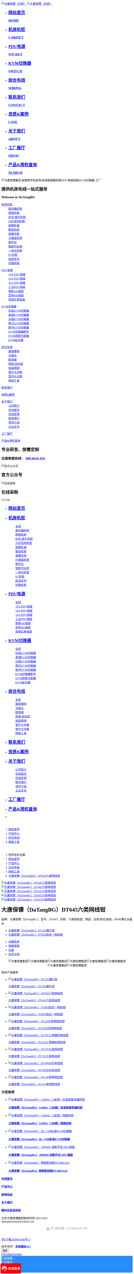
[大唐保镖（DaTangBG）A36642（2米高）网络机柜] (41, 1115)
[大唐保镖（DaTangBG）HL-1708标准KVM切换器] (40, 1131)
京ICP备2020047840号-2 (15, 1239)
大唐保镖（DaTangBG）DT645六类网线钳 (34, 875)
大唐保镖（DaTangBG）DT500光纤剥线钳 (34, 1070)
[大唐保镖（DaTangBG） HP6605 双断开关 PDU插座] (41, 1147)
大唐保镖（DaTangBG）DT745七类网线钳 (34, 1056)
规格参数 (14, 945)
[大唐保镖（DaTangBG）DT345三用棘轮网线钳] (38, 1035)
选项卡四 (14, 954)
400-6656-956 (35, 458)
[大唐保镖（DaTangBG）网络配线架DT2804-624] (38, 1162)
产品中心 (14, 833)
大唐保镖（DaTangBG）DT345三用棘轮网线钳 (37, 1042)
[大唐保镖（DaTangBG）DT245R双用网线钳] (36, 1021)
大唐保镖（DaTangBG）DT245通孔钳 (31, 986)
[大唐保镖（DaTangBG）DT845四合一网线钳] (37, 1007)
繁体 (5, 1250)
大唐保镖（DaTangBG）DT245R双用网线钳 (35, 1028)
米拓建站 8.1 (23, 1246)
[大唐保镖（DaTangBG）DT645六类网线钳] (35, 993)
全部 (18, 526)
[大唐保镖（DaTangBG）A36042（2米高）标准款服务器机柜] (46, 1099)
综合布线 (14, 837)
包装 (11, 950)
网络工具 (14, 841)
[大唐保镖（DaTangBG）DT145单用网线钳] (35, 1077)
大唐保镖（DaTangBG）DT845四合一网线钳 (35, 1014)
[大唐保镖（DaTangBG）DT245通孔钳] (32, 979)
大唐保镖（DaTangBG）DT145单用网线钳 (34, 1084)
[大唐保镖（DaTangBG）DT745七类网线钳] (35, 1049)
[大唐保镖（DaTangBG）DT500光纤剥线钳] (35, 1063)
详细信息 (14, 941)
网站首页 (16, 508)
